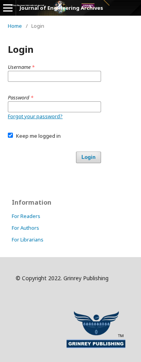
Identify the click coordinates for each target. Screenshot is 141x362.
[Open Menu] (8, 8)
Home (15, 25)
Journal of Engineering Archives (61, 7)
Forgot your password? (35, 116)
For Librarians (27, 239)
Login (88, 157)
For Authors (25, 227)
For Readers (26, 216)
